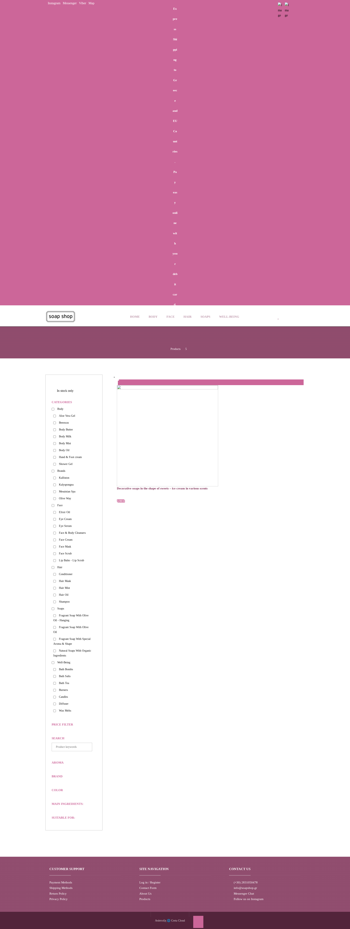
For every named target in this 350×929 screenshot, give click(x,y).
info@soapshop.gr (245, 888)
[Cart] (289, 316)
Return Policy (58, 893)
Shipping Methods (61, 888)
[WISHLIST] (278, 316)
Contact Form (148, 888)
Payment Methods (60, 882)
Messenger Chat (244, 893)
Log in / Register (149, 882)
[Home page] (164, 349)
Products (144, 899)
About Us (145, 893)
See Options (135, 497)
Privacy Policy (58, 899)
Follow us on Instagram (249, 899)
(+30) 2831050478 (246, 882)
